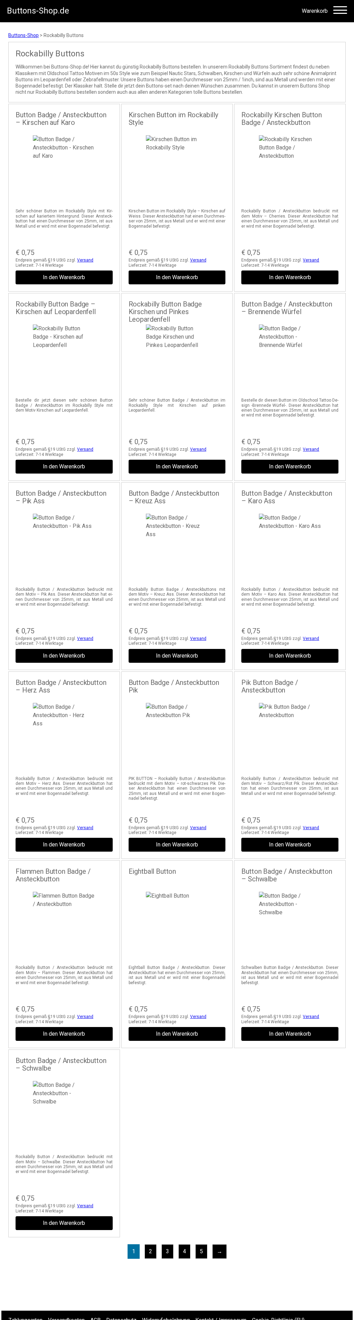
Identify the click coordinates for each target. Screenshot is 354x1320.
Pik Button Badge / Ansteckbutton (269, 686)
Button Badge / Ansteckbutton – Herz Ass (61, 686)
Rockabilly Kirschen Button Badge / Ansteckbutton (281, 119)
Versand (85, 260)
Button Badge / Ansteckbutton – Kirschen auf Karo (61, 119)
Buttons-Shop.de (38, 11)
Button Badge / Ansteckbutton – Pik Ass (61, 497)
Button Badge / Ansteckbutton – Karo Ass (286, 497)
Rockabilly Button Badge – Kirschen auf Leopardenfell (56, 308)
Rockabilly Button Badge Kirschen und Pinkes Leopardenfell (165, 311)
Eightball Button (152, 871)
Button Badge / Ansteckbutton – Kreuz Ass (174, 497)
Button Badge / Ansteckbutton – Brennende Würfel (286, 308)
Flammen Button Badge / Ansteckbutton (53, 875)
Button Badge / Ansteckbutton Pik (174, 686)
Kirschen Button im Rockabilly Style (173, 119)
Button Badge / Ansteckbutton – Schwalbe (286, 875)
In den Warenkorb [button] (64, 277)
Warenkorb (315, 11)
